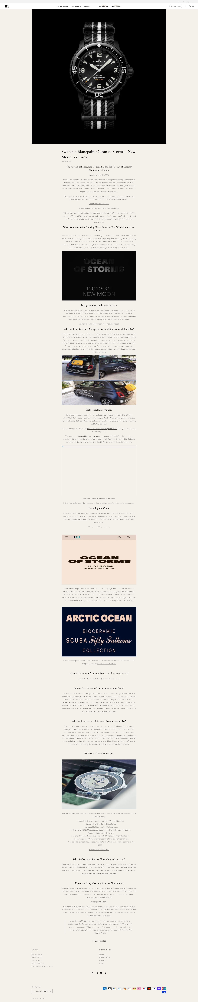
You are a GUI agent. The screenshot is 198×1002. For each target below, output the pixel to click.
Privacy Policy (37, 954)
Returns (185, 2)
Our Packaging (104, 957)
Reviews (102, 954)
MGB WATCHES (41, 998)
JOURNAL (87, 7)
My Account (190, 2)
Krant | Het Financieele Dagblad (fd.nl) (102, 428)
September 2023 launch (106, 663)
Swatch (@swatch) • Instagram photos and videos (99, 324)
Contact (180, 2)
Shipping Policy (37, 960)
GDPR (101, 963)
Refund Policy (37, 957)
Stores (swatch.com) (99, 902)
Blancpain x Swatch (78, 519)
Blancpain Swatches (91, 349)
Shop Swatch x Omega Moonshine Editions (99, 498)
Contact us (103, 960)
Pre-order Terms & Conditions (42, 966)
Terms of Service (38, 963)
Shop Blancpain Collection (99, 849)
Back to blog (100, 941)
